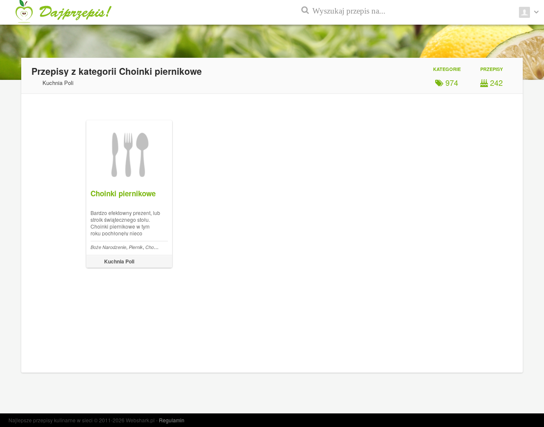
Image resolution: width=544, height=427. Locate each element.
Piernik (136, 247)
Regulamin (171, 420)
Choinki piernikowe (123, 193)
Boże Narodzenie (108, 247)
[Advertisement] (506, 203)
